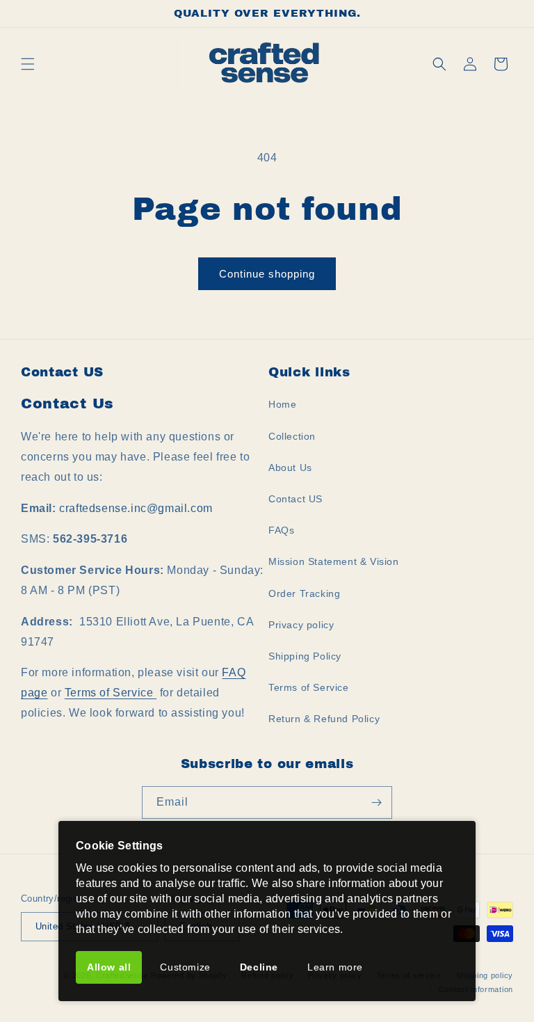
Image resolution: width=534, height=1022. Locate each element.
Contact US (295, 498)
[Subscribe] (376, 802)
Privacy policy (301, 624)
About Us (290, 467)
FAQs (281, 530)
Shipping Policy (304, 656)
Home (282, 404)
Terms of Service (109, 692)
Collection (292, 436)
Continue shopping (267, 274)
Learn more (335, 967)
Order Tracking (304, 593)
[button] (28, 64)
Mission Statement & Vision (333, 561)
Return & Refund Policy (324, 718)
